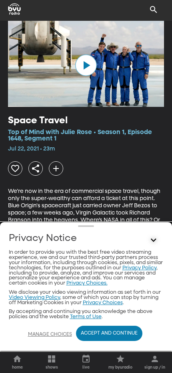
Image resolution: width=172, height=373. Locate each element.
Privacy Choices (103, 302)
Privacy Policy (139, 268)
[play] (86, 65)
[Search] (153, 9)
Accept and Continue (109, 333)
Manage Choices (50, 334)
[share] (35, 168)
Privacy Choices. (87, 283)
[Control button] (154, 240)
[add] (56, 168)
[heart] (15, 168)
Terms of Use (86, 316)
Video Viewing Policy (34, 297)
